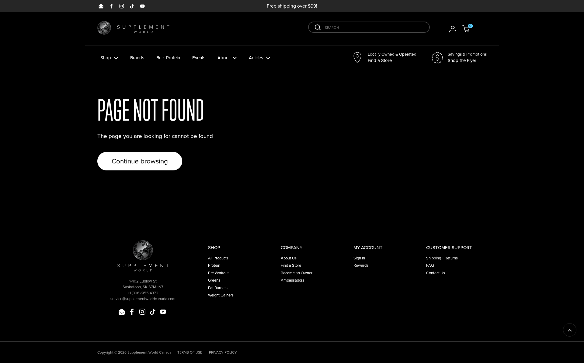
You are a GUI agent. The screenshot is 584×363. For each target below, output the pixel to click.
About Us (289, 258)
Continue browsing (140, 161)
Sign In (359, 258)
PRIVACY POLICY (223, 352)
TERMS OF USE (189, 352)
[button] (470, 28)
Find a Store (291, 265)
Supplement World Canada (149, 352)
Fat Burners (218, 287)
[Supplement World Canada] (133, 29)
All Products (218, 258)
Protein (214, 265)
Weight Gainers (221, 295)
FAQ (430, 265)
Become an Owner (296, 273)
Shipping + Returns (442, 258)
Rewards (360, 265)
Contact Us (435, 273)
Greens (214, 280)
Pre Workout (218, 273)
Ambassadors (292, 280)
